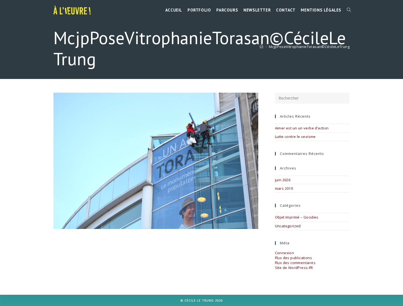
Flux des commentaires (295, 262)
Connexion (284, 252)
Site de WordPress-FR (294, 267)
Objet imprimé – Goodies (297, 217)
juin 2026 (283, 179)
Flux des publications (293, 257)
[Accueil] (261, 46)
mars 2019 (284, 188)
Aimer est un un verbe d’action (302, 128)
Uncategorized (288, 225)
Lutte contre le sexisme (295, 136)
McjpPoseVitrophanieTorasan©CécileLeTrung (309, 46)
